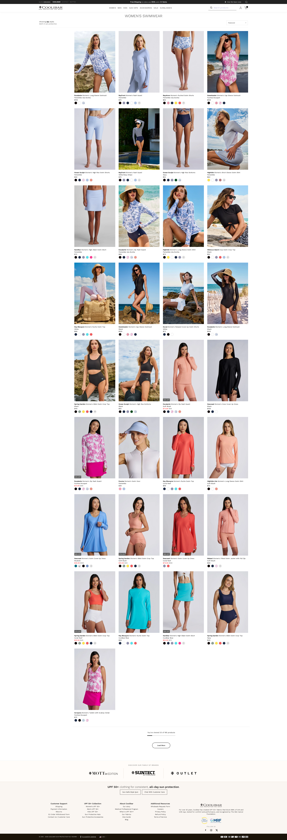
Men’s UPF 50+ (92, 809)
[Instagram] (211, 830)
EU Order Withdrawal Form (58, 814)
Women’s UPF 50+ (93, 806)
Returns (59, 812)
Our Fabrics (126, 814)
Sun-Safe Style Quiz (130, 792)
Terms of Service (160, 817)
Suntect (65, 2)
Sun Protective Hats (92, 814)
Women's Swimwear (143, 16)
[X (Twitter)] (217, 830)
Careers (160, 809)
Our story (126, 806)
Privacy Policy (160, 812)
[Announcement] (148, 2)
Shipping (58, 806)
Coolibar (56, 2)
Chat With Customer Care (154, 792)
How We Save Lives (234, 2)
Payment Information (59, 809)
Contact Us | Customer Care (59, 817)
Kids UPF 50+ (93, 812)
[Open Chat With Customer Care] (246, 2)
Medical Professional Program (126, 809)
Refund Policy (160, 814)
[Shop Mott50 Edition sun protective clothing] (103, 773)
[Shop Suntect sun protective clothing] (143, 773)
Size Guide (126, 817)
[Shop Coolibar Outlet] (184, 773)
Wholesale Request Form (160, 806)
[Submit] (211, 7)
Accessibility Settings (89, 837)
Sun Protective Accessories (92, 817)
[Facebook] (205, 830)
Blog (126, 819)
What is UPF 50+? (127, 812)
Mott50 (73, 2)
